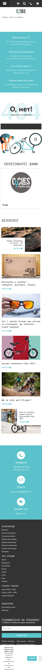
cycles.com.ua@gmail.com (21, 491)
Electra (4, 569)
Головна (4, 17)
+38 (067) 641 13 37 (21, 470)
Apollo (4, 560)
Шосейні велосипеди (9, 539)
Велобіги (5, 530)
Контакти (31, 641)
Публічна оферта (8, 644)
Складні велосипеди (9, 548)
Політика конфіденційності (25, 644)
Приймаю (32, 658)
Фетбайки (5, 552)
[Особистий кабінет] (4, 3)
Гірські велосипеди (8, 536)
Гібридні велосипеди (9, 545)
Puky (3, 578)
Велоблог (5, 610)
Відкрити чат (21, 513)
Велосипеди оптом (8, 607)
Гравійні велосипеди (9, 542)
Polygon (4, 581)
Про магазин (21, 641)
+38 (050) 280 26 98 (21, 467)
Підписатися (22, 635)
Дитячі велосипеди (9, 533)
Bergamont (5, 563)
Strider (4, 572)
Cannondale (6, 566)
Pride (3, 575)
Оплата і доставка (8, 641)
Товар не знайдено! (16, 17)
